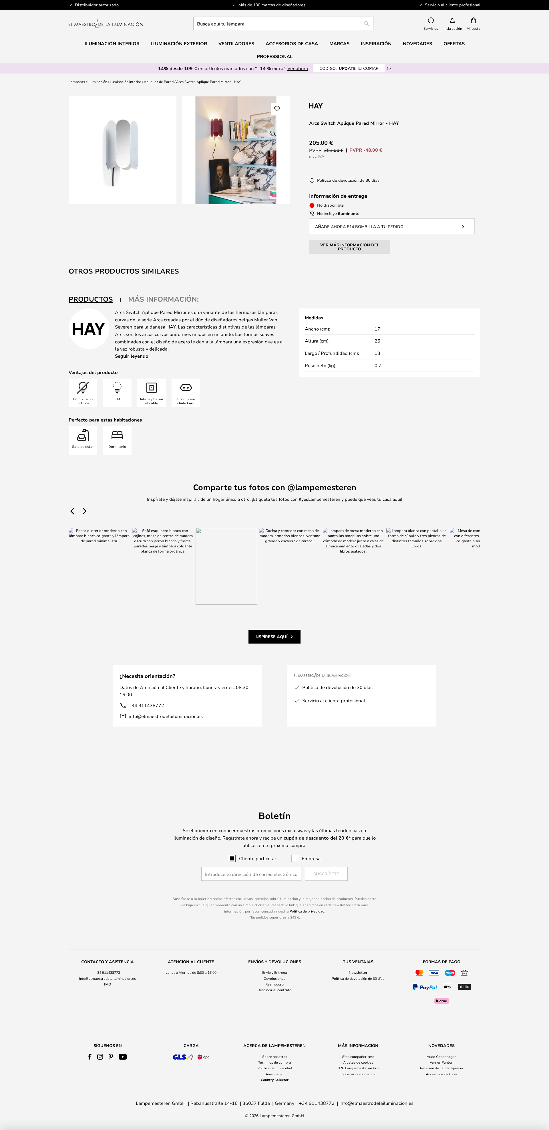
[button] (277, 109)
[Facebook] (90, 1057)
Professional (275, 56)
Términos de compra (274, 1062)
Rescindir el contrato (274, 989)
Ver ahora (297, 68)
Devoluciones (274, 978)
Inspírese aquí (270, 636)
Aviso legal (275, 1074)
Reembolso (274, 984)
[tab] (95, 299)
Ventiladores (236, 43)
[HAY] (337, 105)
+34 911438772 (146, 705)
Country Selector (275, 1079)
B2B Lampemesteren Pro (358, 1068)
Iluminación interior (125, 81)
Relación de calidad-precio (441, 1068)
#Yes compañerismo (358, 1056)
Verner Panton (441, 1062)
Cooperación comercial (358, 1074)
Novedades (417, 43)
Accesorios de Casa (441, 1074)
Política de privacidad (307, 911)
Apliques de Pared (159, 81)
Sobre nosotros (274, 1056)
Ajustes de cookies (358, 1062)
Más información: (163, 299)
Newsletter (358, 972)
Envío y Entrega (274, 972)
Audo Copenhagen (441, 1056)
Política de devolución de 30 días (358, 978)
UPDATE (349, 68)
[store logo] (106, 23)
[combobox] (283, 23)
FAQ (107, 984)
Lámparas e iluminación (88, 81)
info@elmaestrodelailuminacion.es (166, 716)
